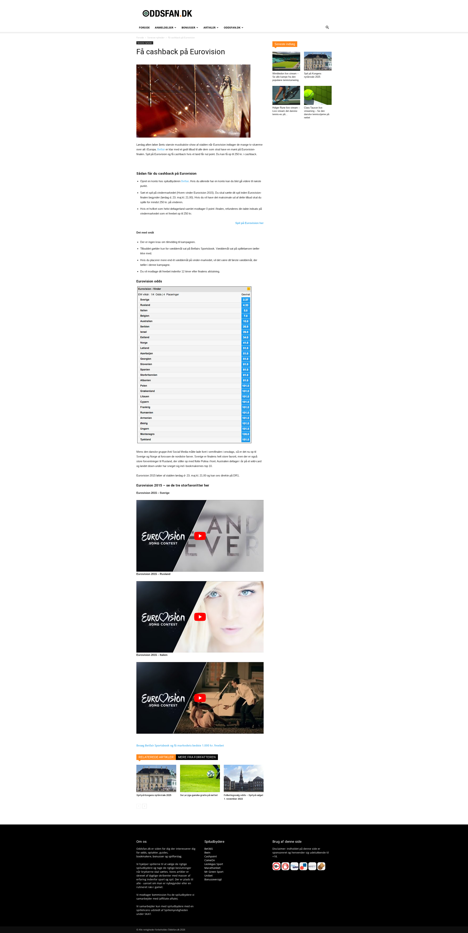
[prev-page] (138, 806)
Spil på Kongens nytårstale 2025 (153, 795)
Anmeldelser (164, 27)
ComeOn (209, 860)
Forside (144, 27)
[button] (327, 28)
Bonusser (188, 27)
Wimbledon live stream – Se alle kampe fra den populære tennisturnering (285, 76)
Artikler (209, 27)
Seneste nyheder (156, 37)
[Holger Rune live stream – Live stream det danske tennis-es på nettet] (286, 95)
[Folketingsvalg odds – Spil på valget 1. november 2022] (244, 778)
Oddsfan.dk (232, 27)
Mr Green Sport (213, 871)
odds (144, 852)
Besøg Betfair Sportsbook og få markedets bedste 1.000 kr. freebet (180, 745)
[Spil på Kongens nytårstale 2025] (156, 778)
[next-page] (144, 806)
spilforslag (175, 856)
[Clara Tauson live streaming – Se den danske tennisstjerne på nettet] (318, 95)
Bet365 (208, 848)
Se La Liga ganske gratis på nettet (199, 795)
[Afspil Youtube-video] (200, 535)
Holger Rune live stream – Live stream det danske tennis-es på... (286, 111)
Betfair (161, 149)
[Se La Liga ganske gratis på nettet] (200, 778)
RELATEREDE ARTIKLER (156, 757)
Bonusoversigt (213, 879)
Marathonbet (212, 868)
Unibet (208, 875)
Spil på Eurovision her (249, 223)
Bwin (207, 852)
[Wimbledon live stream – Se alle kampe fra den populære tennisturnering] (286, 61)
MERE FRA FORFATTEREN (197, 757)
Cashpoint (210, 856)
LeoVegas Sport (213, 864)
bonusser (158, 856)
